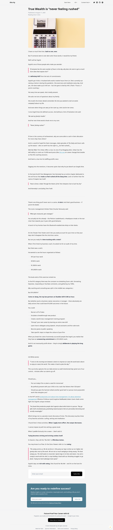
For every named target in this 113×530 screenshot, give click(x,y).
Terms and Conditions (63, 528)
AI (75, 2)
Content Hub (85, 2)
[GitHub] (99, 2)
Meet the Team (39, 528)
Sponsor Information (50, 528)
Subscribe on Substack (56, 520)
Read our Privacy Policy (55, 503)
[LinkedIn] (97, 2)
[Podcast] (102, 2)
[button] (110, 527)
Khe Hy (12, 2)
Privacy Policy (74, 528)
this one (62, 152)
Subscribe (76, 474)
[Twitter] (94, 2)
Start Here (67, 2)
